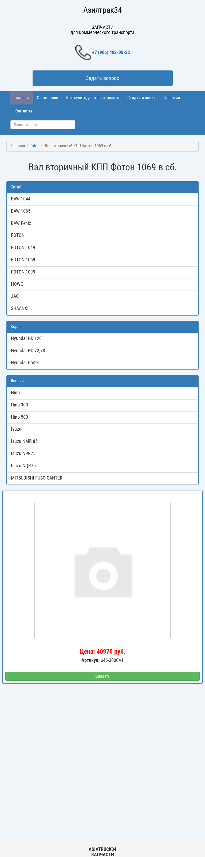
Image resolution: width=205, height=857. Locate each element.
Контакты (23, 111)
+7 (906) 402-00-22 (111, 52)
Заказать (102, 676)
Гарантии (172, 97)
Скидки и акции (141, 97)
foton (35, 145)
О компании (47, 97)
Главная (21, 97)
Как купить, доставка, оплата (92, 97)
